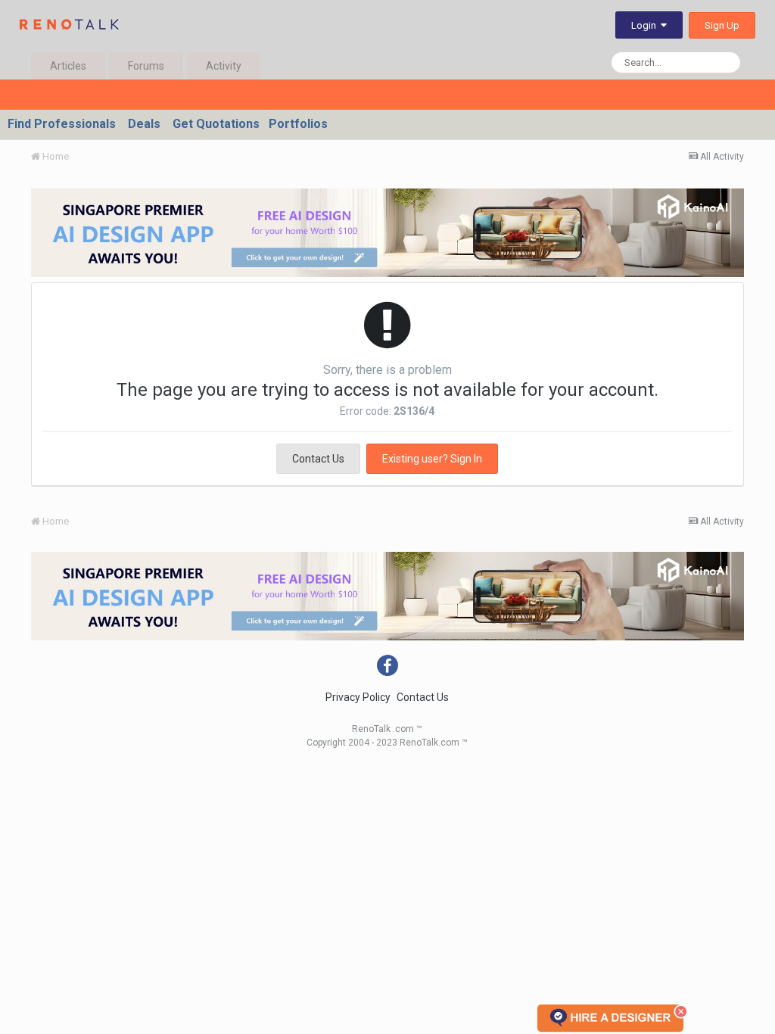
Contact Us (318, 459)
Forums (146, 66)
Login (646, 25)
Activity (223, 66)
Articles (68, 66)
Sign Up (722, 25)
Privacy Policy (358, 697)
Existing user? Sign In (432, 459)
